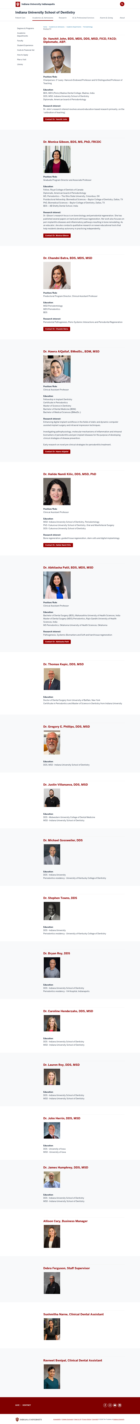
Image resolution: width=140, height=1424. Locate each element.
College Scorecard (67, 1419)
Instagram (110, 1405)
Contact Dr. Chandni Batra (56, 329)
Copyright (95, 1419)
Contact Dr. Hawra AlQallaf (56, 451)
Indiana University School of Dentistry (45, 12)
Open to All (77, 1419)
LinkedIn (120, 1405)
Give (17, 1405)
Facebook (105, 1405)
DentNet (27, 1405)
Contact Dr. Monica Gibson (57, 235)
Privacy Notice (86, 1419)
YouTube (115, 1405)
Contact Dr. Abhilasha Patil (57, 642)
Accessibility (57, 1419)
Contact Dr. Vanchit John (56, 119)
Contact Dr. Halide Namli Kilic (58, 545)
